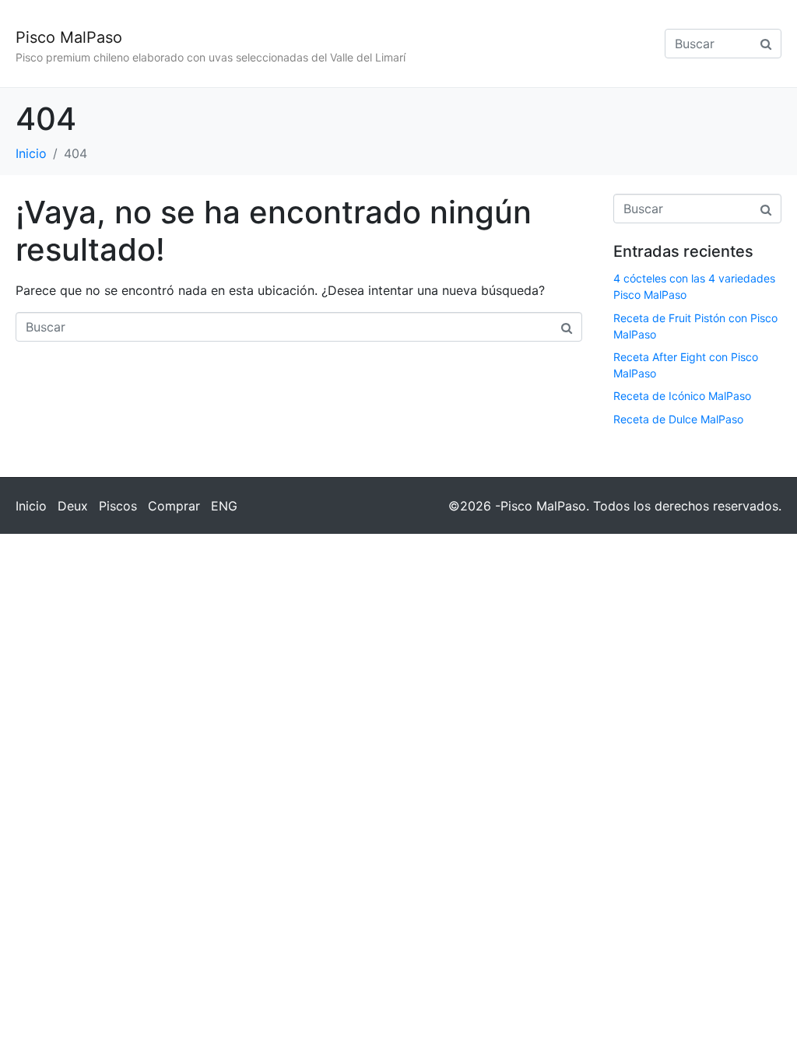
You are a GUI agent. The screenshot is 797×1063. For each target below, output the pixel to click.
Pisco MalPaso (69, 37)
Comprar (174, 506)
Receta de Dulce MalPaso (678, 419)
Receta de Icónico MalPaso (682, 395)
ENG (224, 506)
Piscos (118, 506)
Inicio (31, 506)
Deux (73, 506)
